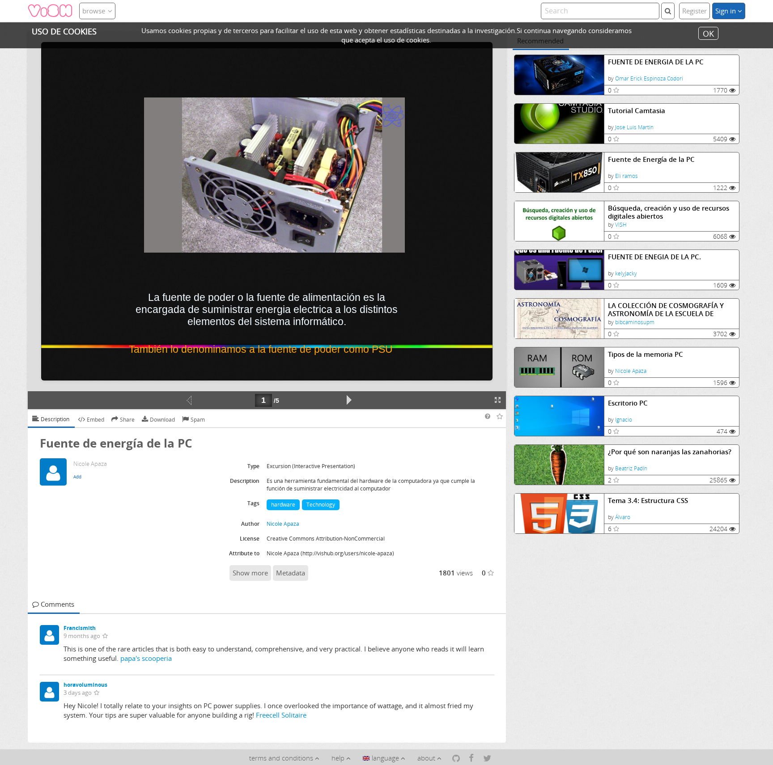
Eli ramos (626, 176)
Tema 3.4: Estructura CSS (648, 500)
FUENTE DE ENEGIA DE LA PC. (654, 257)
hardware (283, 504)
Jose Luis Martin (634, 127)
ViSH (621, 224)
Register (694, 10)
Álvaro (622, 517)
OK (708, 33)
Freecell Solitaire (281, 714)
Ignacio (623, 419)
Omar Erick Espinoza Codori (649, 78)
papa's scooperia (146, 658)
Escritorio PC (628, 403)
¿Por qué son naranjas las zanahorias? (669, 452)
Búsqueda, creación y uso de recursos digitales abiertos (668, 212)
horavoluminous (85, 685)
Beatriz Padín (631, 468)
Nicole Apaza (630, 371)
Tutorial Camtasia (636, 110)
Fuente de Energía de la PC (651, 159)
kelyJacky (626, 273)
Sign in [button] (726, 10)
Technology (320, 504)
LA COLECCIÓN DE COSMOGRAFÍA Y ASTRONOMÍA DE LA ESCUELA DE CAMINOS (666, 309)
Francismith (80, 628)
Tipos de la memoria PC (645, 354)
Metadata (290, 572)
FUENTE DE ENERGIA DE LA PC (656, 62)
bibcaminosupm (634, 322)
